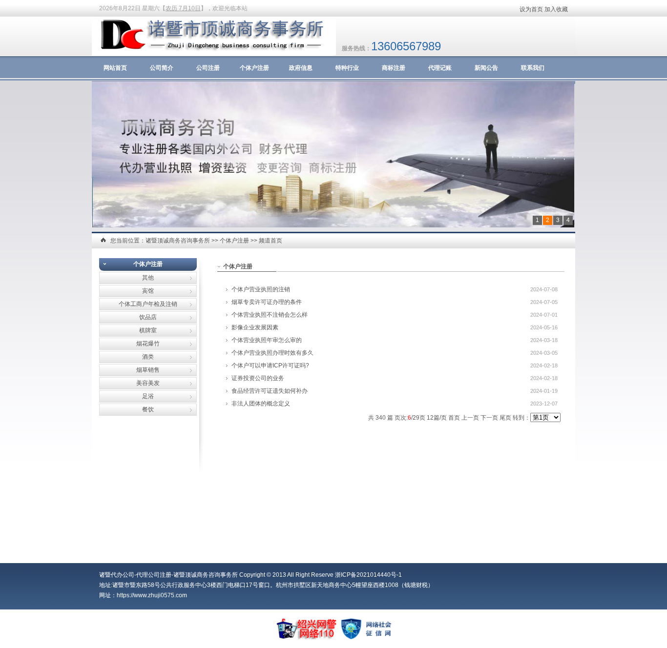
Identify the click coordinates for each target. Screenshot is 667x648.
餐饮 (148, 409)
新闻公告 (486, 67)
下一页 (489, 417)
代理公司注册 (153, 574)
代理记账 (440, 67)
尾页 (505, 417)
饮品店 (148, 317)
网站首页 (115, 67)
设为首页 (531, 9)
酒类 (148, 356)
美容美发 (148, 383)
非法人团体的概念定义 (260, 403)
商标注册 (393, 67)
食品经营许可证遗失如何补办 (269, 390)
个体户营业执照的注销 (260, 289)
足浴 (148, 396)
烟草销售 (148, 369)
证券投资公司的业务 (257, 378)
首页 (454, 417)
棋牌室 (148, 330)
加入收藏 (556, 9)
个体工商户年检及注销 (148, 304)
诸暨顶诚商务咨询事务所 (178, 240)
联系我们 (532, 67)
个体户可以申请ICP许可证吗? (270, 365)
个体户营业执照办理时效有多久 (272, 352)
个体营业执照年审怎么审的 (266, 340)
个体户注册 (254, 67)
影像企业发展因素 (254, 327)
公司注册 (208, 67)
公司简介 (161, 67)
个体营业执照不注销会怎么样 (269, 314)
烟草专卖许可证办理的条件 (266, 302)
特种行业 (347, 67)
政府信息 (301, 67)
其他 (148, 277)
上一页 (470, 417)
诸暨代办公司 (116, 574)
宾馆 (148, 290)
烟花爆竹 (148, 343)
